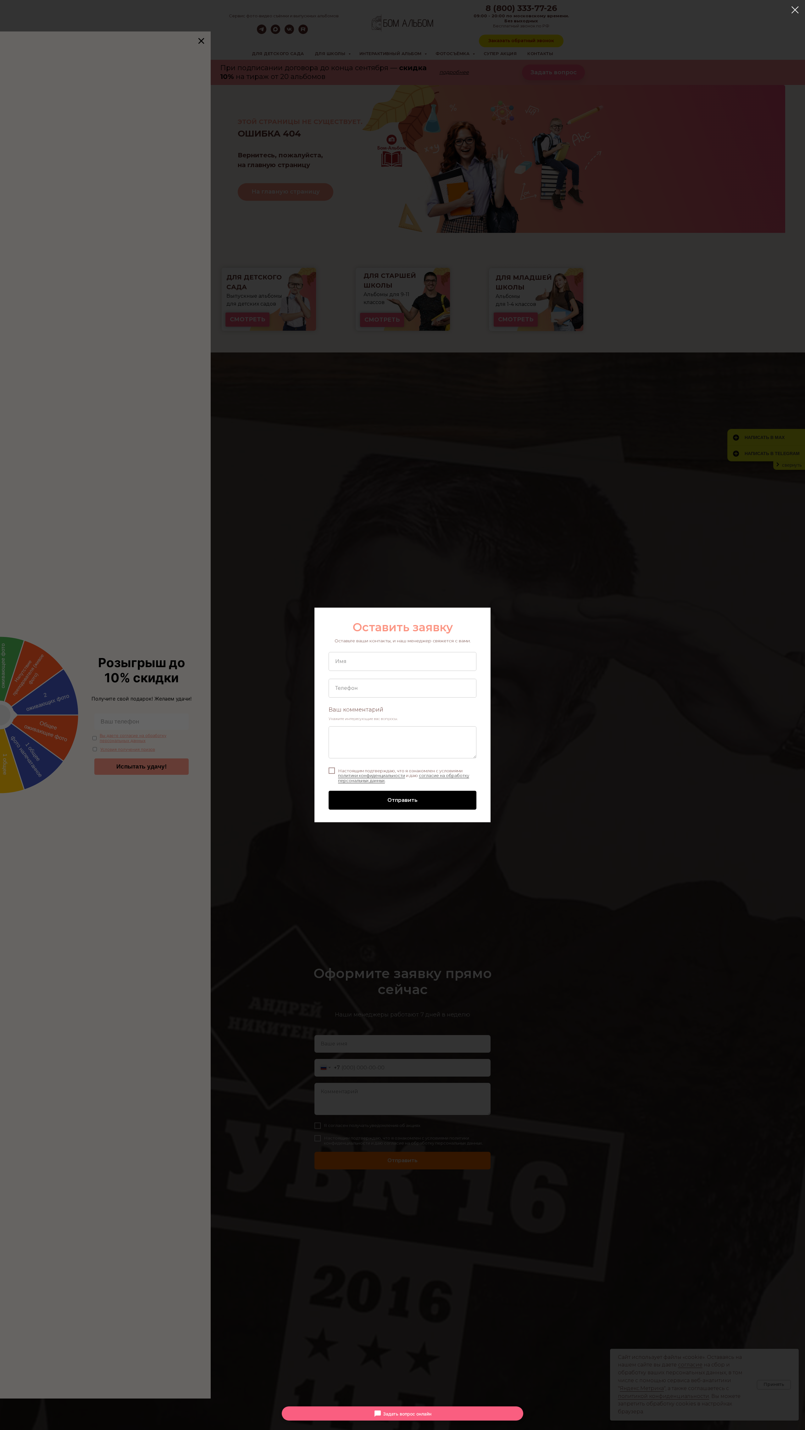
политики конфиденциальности (371, 775)
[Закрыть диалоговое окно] (795, 10)
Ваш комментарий (356, 709)
